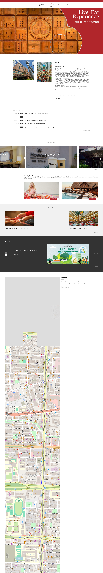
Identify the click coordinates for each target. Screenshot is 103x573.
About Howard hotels (41, 5)
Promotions (69, 4)
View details (98, 158)
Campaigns (60, 4)
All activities (96, 232)
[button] (25, 158)
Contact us (79, 4)
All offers (96, 266)
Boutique (33, 4)
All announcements (86, 130)
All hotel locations (24, 4)
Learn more (57, 98)
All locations (96, 169)
